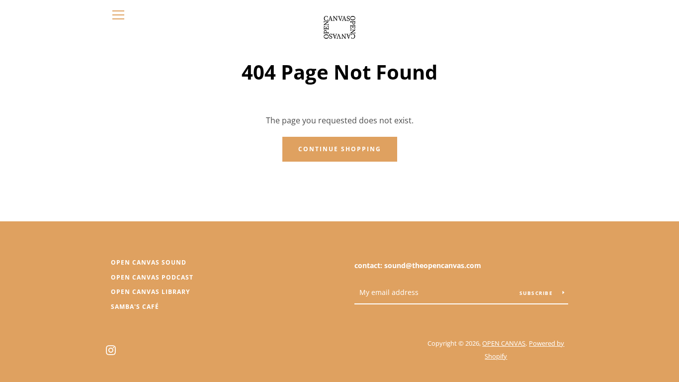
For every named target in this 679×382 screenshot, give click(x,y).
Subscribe (537, 292)
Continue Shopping (339, 149)
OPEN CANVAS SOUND (148, 262)
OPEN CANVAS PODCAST (152, 277)
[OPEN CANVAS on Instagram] (111, 349)
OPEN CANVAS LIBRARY (150, 291)
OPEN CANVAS (503, 343)
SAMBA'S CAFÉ (135, 306)
